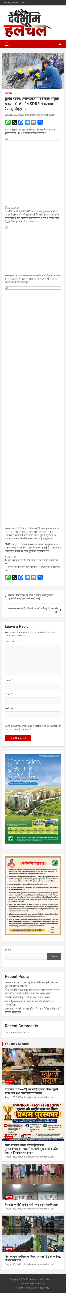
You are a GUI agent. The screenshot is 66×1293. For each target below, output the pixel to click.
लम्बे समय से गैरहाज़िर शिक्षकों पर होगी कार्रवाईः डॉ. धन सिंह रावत (33, 610)
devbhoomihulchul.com (41, 1279)
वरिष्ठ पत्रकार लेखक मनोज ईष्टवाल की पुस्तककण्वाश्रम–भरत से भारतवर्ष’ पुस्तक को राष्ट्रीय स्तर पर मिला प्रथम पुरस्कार (31, 1148)
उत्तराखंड (8, 93)
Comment (11, 641)
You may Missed (17, 1044)
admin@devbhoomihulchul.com (39, 115)
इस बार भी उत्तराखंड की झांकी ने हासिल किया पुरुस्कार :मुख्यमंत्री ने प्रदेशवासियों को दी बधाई (31, 597)
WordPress (43, 1287)
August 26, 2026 (13, 1097)
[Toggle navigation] (6, 44)
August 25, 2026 (13, 1208)
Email (8, 694)
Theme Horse (37, 1283)
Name (9, 680)
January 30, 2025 (13, 115)
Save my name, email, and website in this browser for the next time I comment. (33, 727)
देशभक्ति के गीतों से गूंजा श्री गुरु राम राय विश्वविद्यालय (27, 997)
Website (9, 708)
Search (8, 949)
